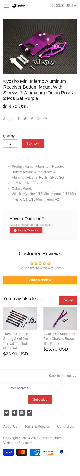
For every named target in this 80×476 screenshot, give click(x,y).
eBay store (24, 443)
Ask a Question (28, 230)
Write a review (40, 280)
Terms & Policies (37, 426)
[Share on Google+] (38, 119)
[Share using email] (45, 119)
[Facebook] (14, 413)
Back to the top (60, 375)
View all (68, 300)
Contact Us (65, 426)
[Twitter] (6, 413)
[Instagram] (22, 413)
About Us (10, 426)
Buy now (32, 143)
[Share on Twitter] (25, 119)
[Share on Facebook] (18, 119)
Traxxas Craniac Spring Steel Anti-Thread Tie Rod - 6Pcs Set (16, 341)
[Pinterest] (29, 413)
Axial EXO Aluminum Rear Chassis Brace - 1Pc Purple (59, 338)
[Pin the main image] (32, 119)
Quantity (9, 136)
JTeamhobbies (50, 438)
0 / (62, 5)
